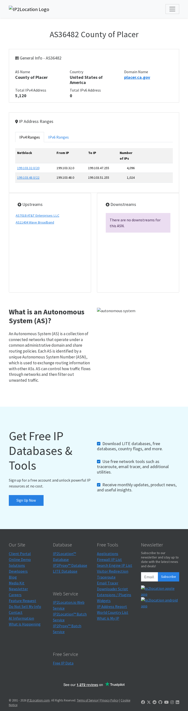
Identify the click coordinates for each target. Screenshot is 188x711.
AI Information (21, 618)
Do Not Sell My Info (25, 606)
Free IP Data (63, 663)
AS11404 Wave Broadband (35, 222)
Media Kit (16, 583)
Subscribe (168, 576)
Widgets (104, 600)
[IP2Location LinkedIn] (177, 702)
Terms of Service (87, 700)
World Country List (112, 612)
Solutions (17, 565)
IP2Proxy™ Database (70, 565)
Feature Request (22, 600)
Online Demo (20, 559)
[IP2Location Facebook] (143, 702)
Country (76, 71)
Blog (13, 577)
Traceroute (106, 577)
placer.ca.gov (137, 77)
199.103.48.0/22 (28, 177)
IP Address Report (112, 606)
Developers (18, 571)
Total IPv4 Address (30, 90)
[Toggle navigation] (172, 9)
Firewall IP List (109, 559)
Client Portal (20, 553)
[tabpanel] (94, 167)
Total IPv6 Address (85, 90)
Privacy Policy (109, 700)
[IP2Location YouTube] (166, 702)
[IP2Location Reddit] (154, 702)
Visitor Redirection (112, 571)
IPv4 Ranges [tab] (29, 137)
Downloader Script (112, 588)
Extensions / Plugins (114, 594)
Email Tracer (107, 583)
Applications (107, 553)
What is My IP (108, 618)
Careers (15, 594)
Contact (16, 612)
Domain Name (136, 71)
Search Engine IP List (114, 565)
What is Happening (25, 624)
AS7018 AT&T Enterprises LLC (37, 215)
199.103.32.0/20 (28, 168)
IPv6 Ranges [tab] (58, 137)
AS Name (22, 71)
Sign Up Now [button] (26, 500)
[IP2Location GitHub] (160, 702)
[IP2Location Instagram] (172, 702)
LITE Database (65, 571)
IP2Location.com (38, 700)
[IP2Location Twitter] (149, 702)
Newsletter (18, 588)
